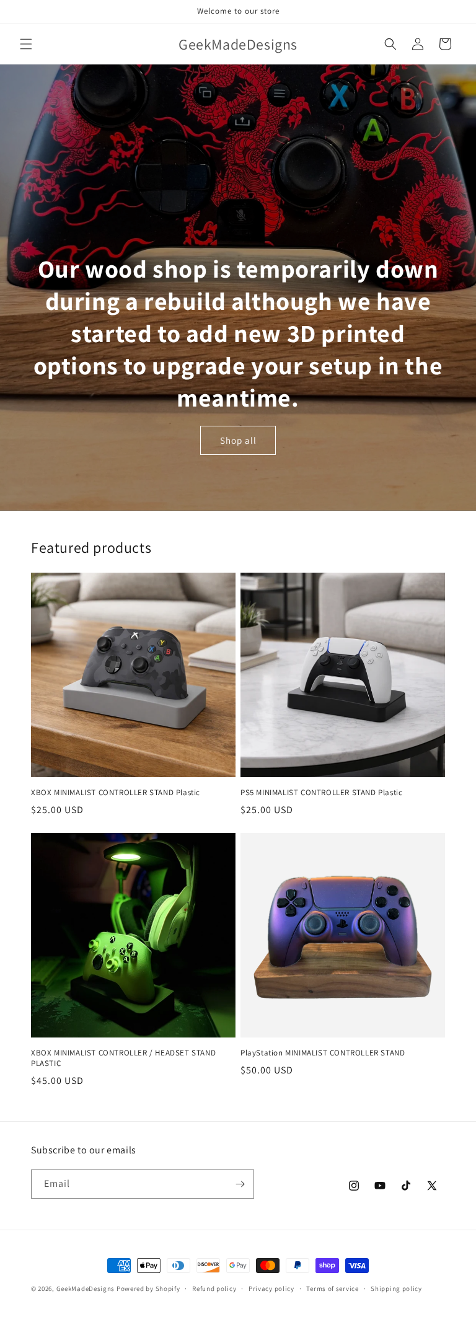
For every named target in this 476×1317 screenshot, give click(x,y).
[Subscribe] (239, 1184)
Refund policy (214, 1288)
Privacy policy (271, 1288)
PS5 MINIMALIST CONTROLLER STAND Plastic (321, 793)
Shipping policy (396, 1288)
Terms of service (332, 1288)
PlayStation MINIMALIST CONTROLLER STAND (322, 1053)
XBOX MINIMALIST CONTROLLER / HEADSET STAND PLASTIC (123, 1058)
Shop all (238, 440)
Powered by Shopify (148, 1288)
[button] (26, 44)
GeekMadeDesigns (85, 1288)
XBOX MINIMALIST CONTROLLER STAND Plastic (115, 793)
